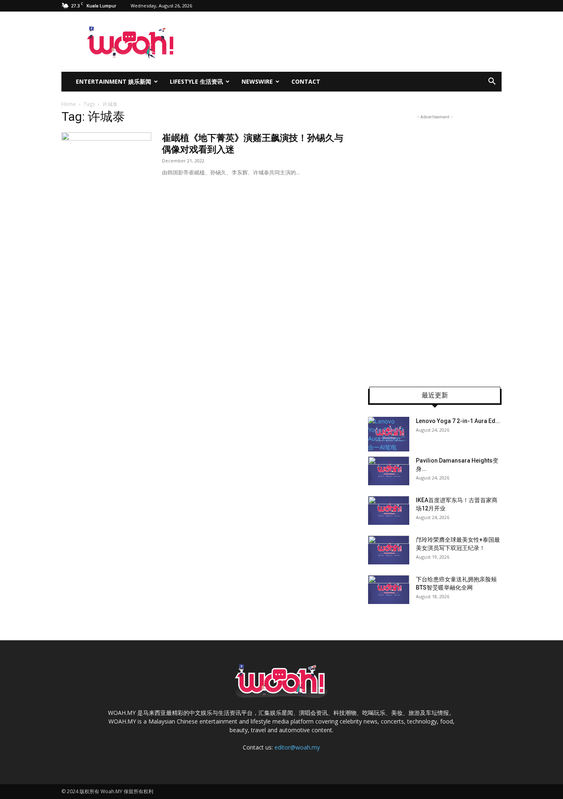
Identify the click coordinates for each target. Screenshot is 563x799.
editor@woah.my (297, 747)
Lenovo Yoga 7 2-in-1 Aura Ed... (458, 421)
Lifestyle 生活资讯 (196, 81)
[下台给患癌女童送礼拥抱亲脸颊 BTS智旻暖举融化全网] (388, 589)
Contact (305, 81)
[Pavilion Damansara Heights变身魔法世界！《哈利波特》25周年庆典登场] (388, 470)
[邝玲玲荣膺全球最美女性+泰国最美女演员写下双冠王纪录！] (388, 550)
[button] (492, 82)
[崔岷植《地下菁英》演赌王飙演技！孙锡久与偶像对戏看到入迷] (106, 163)
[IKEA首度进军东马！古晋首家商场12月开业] (388, 510)
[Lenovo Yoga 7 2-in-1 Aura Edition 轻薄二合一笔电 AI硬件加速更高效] (388, 434)
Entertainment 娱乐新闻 (113, 81)
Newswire (257, 81)
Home (68, 104)
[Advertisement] (435, 245)
